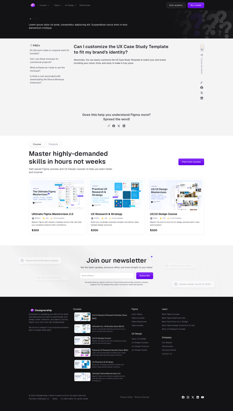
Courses (43, 5)
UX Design (69, 5)
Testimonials (84, 5)
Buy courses (196, 5)
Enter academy (176, 5)
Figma (56, 5)
